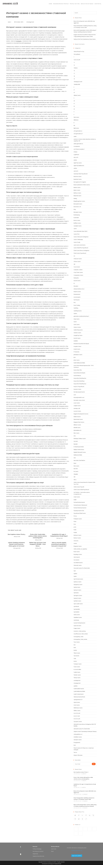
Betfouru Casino (77, 193)
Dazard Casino (77, 280)
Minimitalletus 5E (77, 430)
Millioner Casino (77, 424)
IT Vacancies (76, 351)
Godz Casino (77, 324)
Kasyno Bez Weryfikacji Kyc (80, 383)
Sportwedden (77, 609)
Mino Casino (76, 433)
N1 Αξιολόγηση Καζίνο (79, 446)
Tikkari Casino (77, 653)
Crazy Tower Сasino (78, 272)
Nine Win (76, 468)
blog (75, 209)
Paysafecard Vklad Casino (80, 513)
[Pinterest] (94, 829)
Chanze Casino (77, 261)
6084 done (76, 120)
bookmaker (76, 217)
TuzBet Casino (77, 672)
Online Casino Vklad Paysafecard (81, 489)
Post (75, 524)
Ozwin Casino (77, 497)
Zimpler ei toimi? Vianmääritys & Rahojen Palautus (85, 731)
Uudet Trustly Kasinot (78, 694)
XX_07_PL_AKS (77, 718)
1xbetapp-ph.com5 (78, 81)
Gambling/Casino (78, 310)
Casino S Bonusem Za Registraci (81, 236)
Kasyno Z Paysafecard (79, 386)
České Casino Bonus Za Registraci (81, 250)
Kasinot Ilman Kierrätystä (79, 372)
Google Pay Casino (78, 335)
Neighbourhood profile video (38, 856)
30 (74, 100)
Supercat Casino (77, 625)
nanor (9, 22)
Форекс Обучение (78, 755)
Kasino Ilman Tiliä (78, 370)
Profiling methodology (37, 849)
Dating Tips (76, 278)
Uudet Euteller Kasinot (79, 688)
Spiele (75, 576)
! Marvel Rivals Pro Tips (79, 51)
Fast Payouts (77, 299)
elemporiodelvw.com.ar (79, 289)
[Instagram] (85, 829)
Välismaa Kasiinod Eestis (79, 696)
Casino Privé (76, 234)
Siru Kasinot (76, 560)
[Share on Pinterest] (86, 815)
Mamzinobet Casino (78, 419)
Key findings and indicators (38, 851)
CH (74, 256)
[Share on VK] (75, 819)
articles (75, 168)
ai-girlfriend (76, 154)
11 (74, 62)
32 (74, 106)
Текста (75, 752)
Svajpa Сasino (77, 628)
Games (75, 313)
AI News (75, 152)
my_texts (76, 441)
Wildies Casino (77, 710)
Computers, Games (78, 269)
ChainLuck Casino (78, 258)
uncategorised (77, 680)
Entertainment (77, 294)
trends (75, 661)
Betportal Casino (77, 195)
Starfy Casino (77, 614)
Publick (75, 532)
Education (76, 286)
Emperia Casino (77, 291)
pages (75, 499)
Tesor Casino (77, 642)
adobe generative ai (78, 143)
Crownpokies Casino (78, 275)
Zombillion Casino (78, 737)
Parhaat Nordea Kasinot (79, 502)
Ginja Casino (76, 319)
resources (76, 540)
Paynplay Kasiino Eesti (79, 510)
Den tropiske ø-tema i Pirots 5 (16, 534)
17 (74, 73)
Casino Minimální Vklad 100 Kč (80, 231)
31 (74, 103)
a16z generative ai (78, 131)
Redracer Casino (77, 535)
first (74, 302)
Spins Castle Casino (78, 603)
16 (74, 70)
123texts (76, 68)
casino (75, 228)
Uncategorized (77, 683)
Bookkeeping (77, 215)
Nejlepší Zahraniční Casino (80, 452)
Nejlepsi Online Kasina (79, 449)
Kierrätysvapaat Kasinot (79, 392)
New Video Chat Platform (79, 460)
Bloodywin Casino (78, 212)
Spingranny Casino (78, 584)
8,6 (74, 125)
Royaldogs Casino (78, 554)
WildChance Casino (78, 707)
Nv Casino (76, 471)
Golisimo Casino (77, 332)
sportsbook (76, 606)
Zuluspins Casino (78, 739)
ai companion (77, 146)
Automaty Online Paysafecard (80, 173)
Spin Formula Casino (78, 579)
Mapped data (35, 853)
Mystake (76, 444)
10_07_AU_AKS (77, 59)
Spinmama (76, 592)
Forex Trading (77, 305)
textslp (75, 650)
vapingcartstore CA (78, 699)
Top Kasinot (76, 655)
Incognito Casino (77, 346)
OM (74, 477)
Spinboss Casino (77, 581)
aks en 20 (76, 157)
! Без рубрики (77, 54)
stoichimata (76, 620)
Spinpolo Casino (77, 598)
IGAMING (76, 341)
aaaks (75, 136)
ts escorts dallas (77, 669)
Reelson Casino (77, 538)
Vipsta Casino (77, 702)
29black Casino (77, 95)
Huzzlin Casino (77, 338)
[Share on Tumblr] (82, 819)
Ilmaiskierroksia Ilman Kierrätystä (81, 343)
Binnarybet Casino (78, 204)
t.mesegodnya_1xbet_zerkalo (80, 639)
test (74, 644)
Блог (75, 745)
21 (74, 89)
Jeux (75, 357)
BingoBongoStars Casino (79, 201)
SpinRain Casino (77, 601)
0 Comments (83, 773)
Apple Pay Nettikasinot (79, 165)
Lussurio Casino (77, 411)
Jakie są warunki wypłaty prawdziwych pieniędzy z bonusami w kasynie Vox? (58, 544)
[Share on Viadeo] (86, 819)
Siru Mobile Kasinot (78, 562)
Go (93, 764)
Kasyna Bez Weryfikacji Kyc (80, 378)
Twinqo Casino (77, 677)
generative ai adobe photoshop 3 (81, 316)
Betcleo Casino (77, 187)
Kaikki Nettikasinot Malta (79, 362)
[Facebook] (80, 829)
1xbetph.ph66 (77, 84)
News (75, 463)
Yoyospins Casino (78, 721)
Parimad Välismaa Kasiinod (80, 507)
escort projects (77, 297)
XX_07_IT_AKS (77, 716)
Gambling (76, 308)
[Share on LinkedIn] (89, 815)
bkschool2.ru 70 (77, 206)
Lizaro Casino (77, 403)
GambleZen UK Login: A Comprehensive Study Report (59, 535)
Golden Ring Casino (78, 330)
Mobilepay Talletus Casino (80, 438)
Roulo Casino (77, 551)
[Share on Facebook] (78, 815)
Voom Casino (77, 705)
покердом (18, 41)
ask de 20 (76, 171)
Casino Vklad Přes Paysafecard (81, 247)
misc (75, 435)
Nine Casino (76, 466)
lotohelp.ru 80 (77, 408)
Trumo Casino (77, 666)
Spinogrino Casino (78, 595)
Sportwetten (76, 612)
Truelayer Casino (78, 664)
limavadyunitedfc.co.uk (79, 397)
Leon (75, 394)
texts (75, 647)
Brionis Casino (77, 220)
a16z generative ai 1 (78, 133)
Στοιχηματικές (77, 742)
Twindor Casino (77, 675)
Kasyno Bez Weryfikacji (79, 381)
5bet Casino (76, 117)
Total (75, 658)
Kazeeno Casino (77, 389)
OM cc (75, 479)
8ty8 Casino (76, 128)
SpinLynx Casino (77, 590)
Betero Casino (77, 190)
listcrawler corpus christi (79, 400)
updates (76, 686)
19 (74, 78)
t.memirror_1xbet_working (80, 631)
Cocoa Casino (77, 267)
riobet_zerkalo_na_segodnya (80, 549)
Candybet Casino (78, 226)
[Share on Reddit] (78, 819)
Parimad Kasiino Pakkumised (80, 505)
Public (75, 529)
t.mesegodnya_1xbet (78, 636)
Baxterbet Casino (78, 179)
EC (74, 283)
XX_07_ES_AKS (77, 713)
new (75, 457)
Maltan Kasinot (77, 416)
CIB (74, 264)
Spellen (75, 573)
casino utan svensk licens (79, 245)
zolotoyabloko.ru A (78, 734)
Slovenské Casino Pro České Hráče (82, 568)
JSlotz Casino (77, 360)
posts (75, 527)
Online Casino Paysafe (79, 487)
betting (75, 198)
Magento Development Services (81, 414)
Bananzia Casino (77, 176)
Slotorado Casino (78, 565)
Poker (75, 521)
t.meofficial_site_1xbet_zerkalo (81, 633)
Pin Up (75, 516)
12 (74, 65)
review (75, 543)
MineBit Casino (77, 427)
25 (74, 92)
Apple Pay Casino (78, 163)
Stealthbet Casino (78, 617)
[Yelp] (76, 833)
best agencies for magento (80, 182)
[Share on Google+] (82, 815)
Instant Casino (77, 349)
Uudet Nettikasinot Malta (79, 691)
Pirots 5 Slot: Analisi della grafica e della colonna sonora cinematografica (38, 536)
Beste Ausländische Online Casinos (82, 184)
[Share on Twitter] (75, 815)
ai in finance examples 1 (79, 149)
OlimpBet (76, 474)
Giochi (75, 321)
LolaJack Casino (77, 405)
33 (74, 109)
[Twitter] (76, 829)
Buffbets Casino (77, 223)
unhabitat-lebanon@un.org (76, 850)
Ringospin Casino (78, 546)
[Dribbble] (80, 833)
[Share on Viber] (93, 815)
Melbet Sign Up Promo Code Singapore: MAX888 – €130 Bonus (37, 544)
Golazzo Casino (77, 327)
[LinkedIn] (90, 829)
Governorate (53, 849)
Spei (75, 570)
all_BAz (75, 160)
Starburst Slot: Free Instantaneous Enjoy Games (85, 39)
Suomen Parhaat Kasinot (79, 623)
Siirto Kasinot (77, 557)
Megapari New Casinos (79, 422)
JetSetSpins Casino (78, 354)
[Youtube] (24, 850)
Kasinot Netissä (77, 375)
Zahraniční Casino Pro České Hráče (82, 728)
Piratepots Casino (78, 518)
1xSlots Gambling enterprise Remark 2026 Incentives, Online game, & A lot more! (16, 544)
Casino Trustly (77, 242)
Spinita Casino (77, 587)
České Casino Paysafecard (80, 253)
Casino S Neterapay (78, 239)
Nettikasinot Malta (78, 455)
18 (74, 76)
